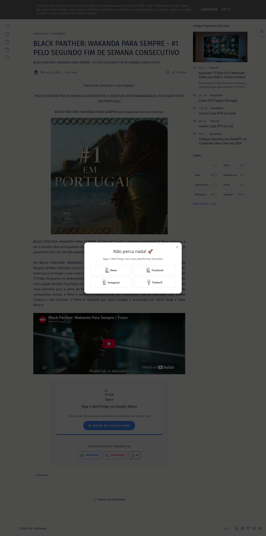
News (113, 270)
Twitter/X (157, 282)
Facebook (157, 270)
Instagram (114, 282)
